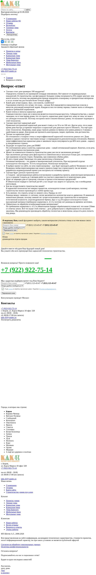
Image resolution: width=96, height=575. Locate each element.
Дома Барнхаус (12, 60)
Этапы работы (12, 529)
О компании (11, 19)
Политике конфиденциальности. (49, 233)
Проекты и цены (13, 51)
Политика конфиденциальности (14, 547)
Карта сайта (11, 490)
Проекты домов (12, 501)
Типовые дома (12, 28)
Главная (9, 78)
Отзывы (9, 23)
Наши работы (13, 21)
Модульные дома (13, 65)
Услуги (9, 30)
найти (28, 10)
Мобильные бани (13, 62)
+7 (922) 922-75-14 (9, 69)
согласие (11, 233)
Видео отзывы (12, 525)
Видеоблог (10, 25)
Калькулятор (12, 35)
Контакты (10, 32)
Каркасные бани (13, 58)
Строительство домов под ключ (19, 492)
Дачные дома (11, 53)
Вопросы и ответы (14, 527)
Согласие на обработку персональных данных (20, 544)
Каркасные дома (13, 56)
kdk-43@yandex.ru (8, 71)
